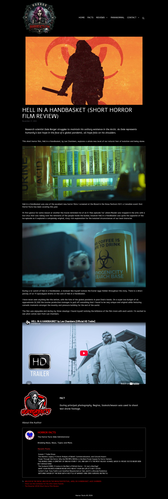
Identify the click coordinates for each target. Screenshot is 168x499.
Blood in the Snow (33, 481)
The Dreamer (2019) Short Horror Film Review (42, 486)
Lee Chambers (96, 481)
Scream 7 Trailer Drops (46, 454)
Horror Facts (47, 432)
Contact (131, 17)
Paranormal (117, 17)
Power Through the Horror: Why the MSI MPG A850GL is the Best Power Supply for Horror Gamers (75, 459)
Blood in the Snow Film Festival (56, 481)
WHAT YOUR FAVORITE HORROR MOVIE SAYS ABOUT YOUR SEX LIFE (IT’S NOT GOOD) (69, 469)
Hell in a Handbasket (80, 481)
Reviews (100, 17)
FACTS (90, 17)
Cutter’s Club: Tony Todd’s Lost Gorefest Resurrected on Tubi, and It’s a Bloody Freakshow (72, 471)
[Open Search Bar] (143, 18)
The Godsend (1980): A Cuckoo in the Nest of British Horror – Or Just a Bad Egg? (68, 466)
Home (82, 17)
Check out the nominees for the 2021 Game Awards (44, 484)
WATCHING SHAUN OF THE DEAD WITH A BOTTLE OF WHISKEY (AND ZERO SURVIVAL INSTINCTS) (73, 473)
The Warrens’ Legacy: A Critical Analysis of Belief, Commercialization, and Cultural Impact (72, 457)
